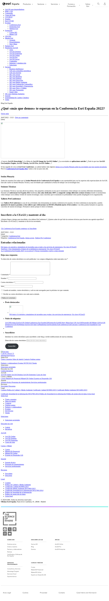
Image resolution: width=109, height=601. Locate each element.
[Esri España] (10, 4)
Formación (8, 30)
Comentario (5, 275)
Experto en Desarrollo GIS (43, 378)
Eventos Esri (14, 323)
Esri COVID (9, 21)
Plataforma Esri (44, 324)
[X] (10, 529)
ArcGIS (7, 323)
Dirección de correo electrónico (16, 340)
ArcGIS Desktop (15, 52)
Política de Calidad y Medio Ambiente (20, 390)
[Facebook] (5, 529)
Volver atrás (5, 114)
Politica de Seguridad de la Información (52, 394)
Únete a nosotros (7, 359)
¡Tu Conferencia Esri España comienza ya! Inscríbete (19, 228)
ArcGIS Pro (13, 57)
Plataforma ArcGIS (11, 48)
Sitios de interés (18, 359)
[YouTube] (10, 534)
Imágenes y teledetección (17, 63)
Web (2, 286)
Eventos (8, 23)
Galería (3, 371)
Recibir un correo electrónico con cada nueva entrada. (21, 294)
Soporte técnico (6, 382)
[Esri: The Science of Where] (9, 519)
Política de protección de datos (76, 394)
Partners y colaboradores (9, 363)
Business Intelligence (16, 69)
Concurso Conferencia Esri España (83, 324)
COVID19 (8, 17)
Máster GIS (13, 34)
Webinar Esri (13, 29)
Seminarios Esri (14, 27)
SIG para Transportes (16, 90)
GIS (47, 323)
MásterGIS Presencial (13, 378)
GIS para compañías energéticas (20, 71)
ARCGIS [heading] (57, 539)
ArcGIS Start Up (33, 324)
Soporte (7, 96)
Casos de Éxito (10, 15)
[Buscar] (98, 4)
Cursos (3, 378)
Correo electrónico (8, 282)
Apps (11, 50)
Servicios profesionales (38, 382)
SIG (60, 323)
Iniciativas (9, 371)
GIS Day (8, 36)
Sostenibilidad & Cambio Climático (17, 98)
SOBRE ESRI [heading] (10, 539)
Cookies (4, 390)
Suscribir (12, 346)
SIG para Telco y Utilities (18, 88)
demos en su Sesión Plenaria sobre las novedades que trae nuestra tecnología (81, 167)
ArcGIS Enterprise (15, 53)
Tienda (34, 363)
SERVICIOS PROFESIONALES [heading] (12, 563)
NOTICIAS (28, 363)
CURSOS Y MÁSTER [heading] (37, 562)
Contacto (27, 359)
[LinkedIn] (14, 529)
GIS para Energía (15, 73)
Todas (7, 100)
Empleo (7, 19)
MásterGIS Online (27, 378)
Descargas (12, 386)
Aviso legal (91, 394)
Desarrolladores (14, 42)
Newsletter (5, 386)
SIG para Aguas (14, 75)
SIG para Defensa (15, 78)
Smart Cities (13, 92)
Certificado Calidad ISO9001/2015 (45, 390)
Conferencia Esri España (16, 238)
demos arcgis (29, 238)
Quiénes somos (35, 359)
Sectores (8, 67)
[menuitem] (15, 544)
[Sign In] (104, 3)
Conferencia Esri (15, 25)
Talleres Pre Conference (43, 238)
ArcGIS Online (14, 55)
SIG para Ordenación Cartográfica (20, 84)
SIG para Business (15, 76)
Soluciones (13, 65)
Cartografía (9, 13)
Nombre (4, 278)
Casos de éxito (41, 375)
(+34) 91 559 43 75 (7, 353)
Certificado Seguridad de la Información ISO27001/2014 (20, 394)
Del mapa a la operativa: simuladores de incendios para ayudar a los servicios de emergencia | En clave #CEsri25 (47, 314)
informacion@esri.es (8, 355)
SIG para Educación (16, 80)
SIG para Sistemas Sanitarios (14, 94)
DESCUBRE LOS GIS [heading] (37, 539)
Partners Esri (9, 46)
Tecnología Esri (54, 324)
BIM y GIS (9, 11)
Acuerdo (12, 40)
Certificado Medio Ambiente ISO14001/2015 (72, 390)
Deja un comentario (21, 117)
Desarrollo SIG (87, 323)
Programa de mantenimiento (21, 382)
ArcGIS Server (14, 59)
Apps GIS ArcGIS (76, 323)
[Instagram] (5, 534)
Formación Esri (54, 323)
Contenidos (13, 61)
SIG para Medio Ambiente (18, 82)
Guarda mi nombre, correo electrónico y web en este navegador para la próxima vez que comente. (36, 290)
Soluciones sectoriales (8, 367)
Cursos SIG (13, 32)
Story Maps (13, 44)
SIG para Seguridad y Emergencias (21, 86)
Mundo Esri (9, 38)
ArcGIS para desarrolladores (14, 9)
